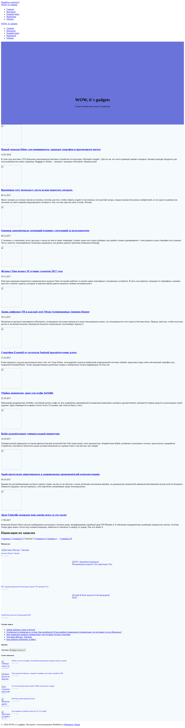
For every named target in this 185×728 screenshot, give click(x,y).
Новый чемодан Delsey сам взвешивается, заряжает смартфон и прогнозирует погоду (51, 149)
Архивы (5, 650)
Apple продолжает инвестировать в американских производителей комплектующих (50, 474)
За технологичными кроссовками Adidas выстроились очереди (33, 686)
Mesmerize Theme (72, 724)
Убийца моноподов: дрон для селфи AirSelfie (27, 393)
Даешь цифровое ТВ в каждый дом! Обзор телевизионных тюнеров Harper (45, 311)
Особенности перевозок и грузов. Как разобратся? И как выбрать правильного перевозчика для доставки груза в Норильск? (64, 632)
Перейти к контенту (10, 2)
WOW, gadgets (9, 5)
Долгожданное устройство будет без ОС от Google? (29, 711)
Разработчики (13, 14)
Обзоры (10, 19)
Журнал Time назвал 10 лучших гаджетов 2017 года (32, 271)
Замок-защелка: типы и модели (21, 629)
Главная (10, 9)
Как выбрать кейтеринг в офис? (21, 639)
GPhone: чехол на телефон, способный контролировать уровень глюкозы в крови (39, 661)
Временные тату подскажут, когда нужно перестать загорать (37, 190)
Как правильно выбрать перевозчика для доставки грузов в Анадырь (38, 634)
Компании (11, 16)
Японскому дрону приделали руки (23, 699)
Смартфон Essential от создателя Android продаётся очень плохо (39, 352)
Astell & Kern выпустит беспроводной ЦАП (16, 615)
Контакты (11, 12)
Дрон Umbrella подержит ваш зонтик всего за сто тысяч (34, 514)
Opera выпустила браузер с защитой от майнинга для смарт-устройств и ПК (37, 673)
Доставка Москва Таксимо (10, 553)
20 (66, 538)
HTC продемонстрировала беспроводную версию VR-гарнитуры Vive (24, 587)
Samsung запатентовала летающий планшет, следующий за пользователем (45, 230)
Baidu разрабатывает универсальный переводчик (30, 433)
